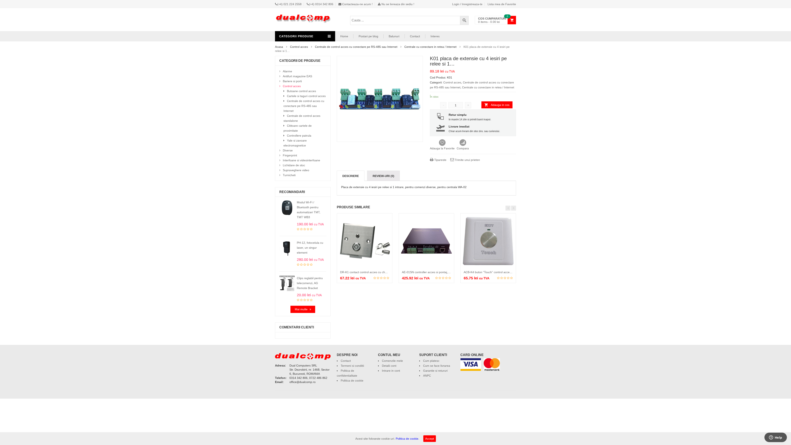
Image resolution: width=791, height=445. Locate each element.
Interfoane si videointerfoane (301, 160)
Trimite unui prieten (467, 160)
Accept (429, 438)
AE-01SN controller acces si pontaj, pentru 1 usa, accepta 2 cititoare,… (448, 272)
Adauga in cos (500, 105)
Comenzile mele (392, 360)
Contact (415, 36)
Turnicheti (289, 175)
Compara (463, 142)
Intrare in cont (391, 370)
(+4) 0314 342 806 (321, 4)
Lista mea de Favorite (502, 4)
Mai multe (301, 309)
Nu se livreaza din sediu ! (397, 4)
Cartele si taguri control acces (306, 96)
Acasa (279, 46)
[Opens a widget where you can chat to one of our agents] (775, 438)
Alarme (287, 71)
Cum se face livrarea (436, 365)
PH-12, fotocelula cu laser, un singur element (310, 247)
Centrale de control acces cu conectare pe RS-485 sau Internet (356, 46)
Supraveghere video (296, 170)
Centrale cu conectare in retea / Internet (430, 46)
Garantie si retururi (435, 370)
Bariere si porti (292, 81)
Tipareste (439, 160)
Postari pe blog (368, 36)
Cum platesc (431, 360)
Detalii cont (389, 365)
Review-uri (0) (383, 176)
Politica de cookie (352, 380)
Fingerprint (290, 155)
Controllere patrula (299, 135)
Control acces (299, 46)
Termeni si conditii (352, 365)
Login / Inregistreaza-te (467, 4)
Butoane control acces (301, 91)
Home (344, 36)
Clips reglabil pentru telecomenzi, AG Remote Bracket (310, 283)
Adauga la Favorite (442, 148)
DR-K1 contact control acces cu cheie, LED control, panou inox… (382, 272)
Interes (435, 36)
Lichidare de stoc (294, 165)
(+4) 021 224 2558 (289, 4)
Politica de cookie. (407, 438)
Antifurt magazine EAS (297, 76)
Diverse (288, 150)
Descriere (350, 176)
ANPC (427, 375)
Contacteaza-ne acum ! (357, 4)
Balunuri (394, 36)
